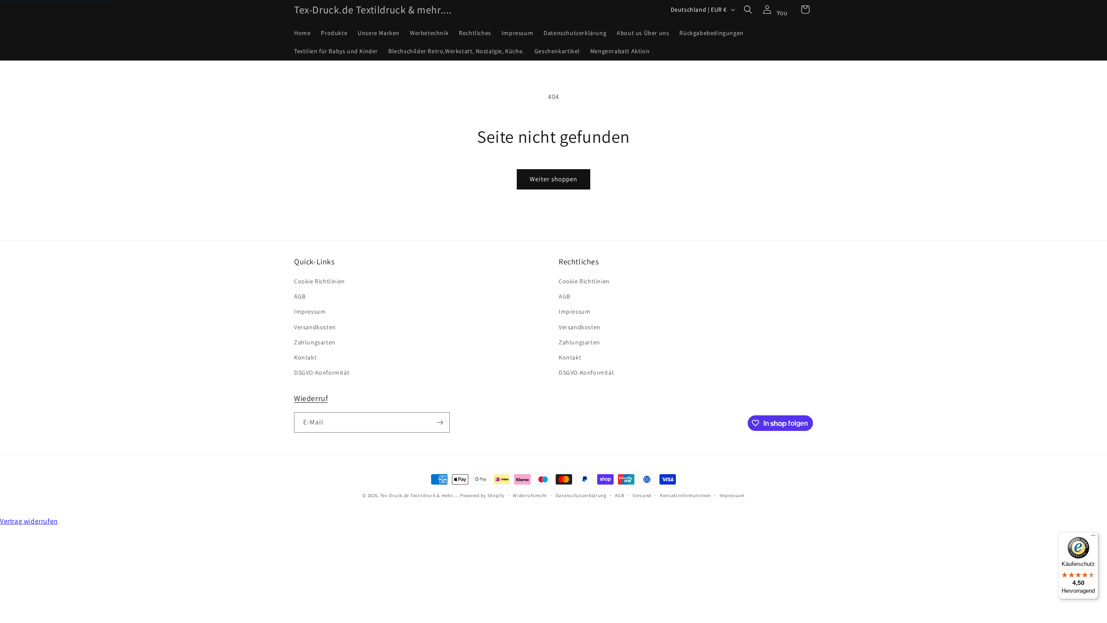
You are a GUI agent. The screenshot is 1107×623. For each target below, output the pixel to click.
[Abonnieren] (439, 422)
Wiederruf (311, 398)
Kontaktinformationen (685, 495)
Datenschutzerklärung (581, 495)
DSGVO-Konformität (321, 372)
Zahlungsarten (315, 342)
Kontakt (305, 357)
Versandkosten (315, 327)
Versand (642, 495)
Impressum (310, 311)
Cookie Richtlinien (319, 281)
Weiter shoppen (553, 179)
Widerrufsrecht (530, 495)
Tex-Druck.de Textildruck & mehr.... (419, 495)
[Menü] (1093, 537)
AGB (300, 296)
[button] (748, 9)
